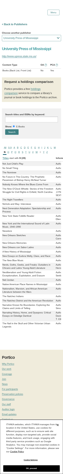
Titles (6, 158)
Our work (6, 368)
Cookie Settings (31, 460)
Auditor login (8, 409)
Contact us (7, 419)
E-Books (20, 126)
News (5, 384)
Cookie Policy (17, 451)
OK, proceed (31, 468)
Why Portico (8, 363)
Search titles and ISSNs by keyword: (25, 114)
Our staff (6, 404)
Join (4, 379)
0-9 (10, 147)
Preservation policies (12, 394)
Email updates (9, 414)
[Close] (57, 425)
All (5, 147)
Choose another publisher (16, 33)
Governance (8, 399)
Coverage (7, 374)
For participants (10, 389)
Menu (53, 12)
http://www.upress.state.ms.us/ (19, 56)
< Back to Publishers (14, 24)
